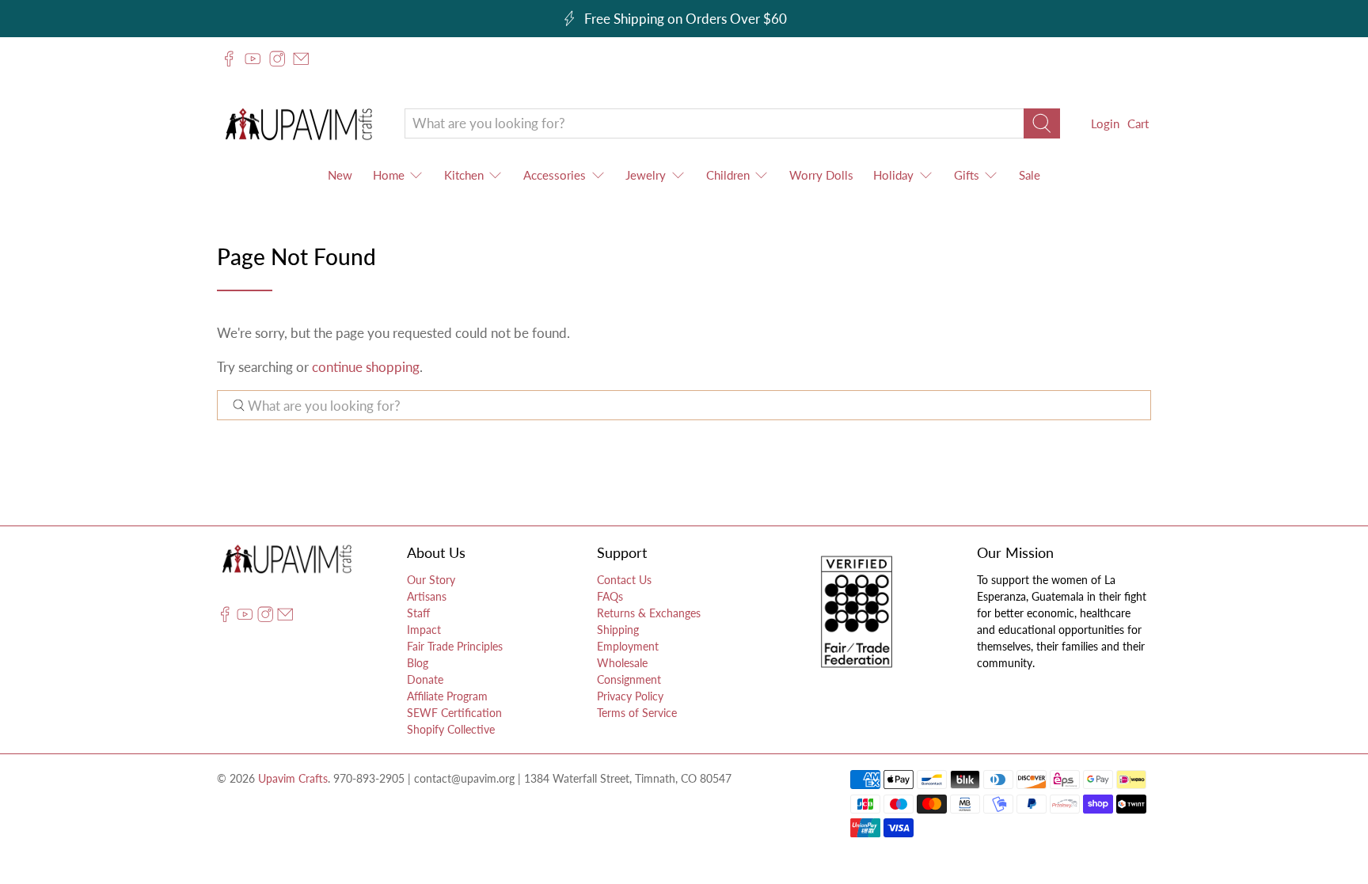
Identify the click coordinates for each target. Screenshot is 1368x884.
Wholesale (622, 663)
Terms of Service (637, 712)
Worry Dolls (821, 175)
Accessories (554, 175)
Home (389, 175)
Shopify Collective (451, 729)
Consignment (629, 679)
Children (728, 175)
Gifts (966, 175)
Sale (1029, 175)
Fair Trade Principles (455, 646)
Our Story (431, 579)
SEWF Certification (454, 712)
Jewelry (645, 175)
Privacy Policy (630, 696)
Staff (418, 613)
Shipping (618, 629)
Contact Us (624, 579)
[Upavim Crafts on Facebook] (229, 58)
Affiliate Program (447, 696)
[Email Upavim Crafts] (301, 58)
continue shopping (366, 367)
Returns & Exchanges (649, 613)
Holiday (893, 175)
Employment (628, 646)
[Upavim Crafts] (298, 123)
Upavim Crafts (293, 778)
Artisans (426, 596)
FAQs (610, 596)
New (340, 175)
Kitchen (464, 175)
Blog (417, 663)
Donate (425, 679)
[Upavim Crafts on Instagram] (277, 58)
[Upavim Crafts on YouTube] (252, 58)
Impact (424, 629)
